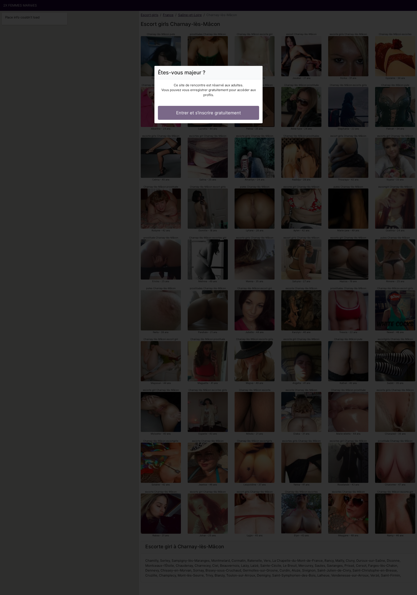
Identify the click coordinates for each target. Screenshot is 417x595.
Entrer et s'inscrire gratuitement (208, 112)
